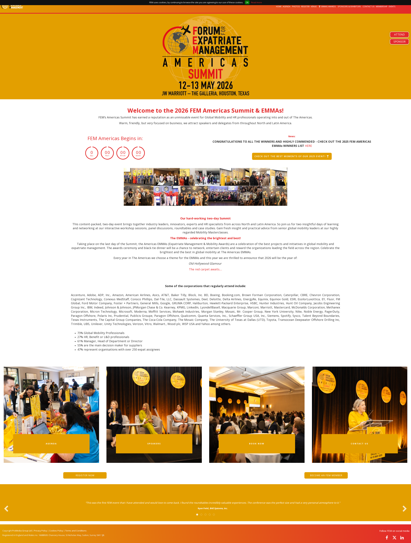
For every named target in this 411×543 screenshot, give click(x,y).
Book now (256, 443)
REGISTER (305, 6)
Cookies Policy (56, 530)
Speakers (154, 443)
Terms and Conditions (76, 530)
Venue (314, 6)
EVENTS (392, 6)
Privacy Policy (40, 530)
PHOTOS (296, 6)
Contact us (359, 443)
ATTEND (399, 34)
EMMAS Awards (328, 6)
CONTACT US (369, 6)
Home (278, 6)
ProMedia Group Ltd (22, 530)
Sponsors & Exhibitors (349, 6)
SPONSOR (400, 41)
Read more (256, 2)
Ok (247, 2)
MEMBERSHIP (381, 6)
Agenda (287, 6)
